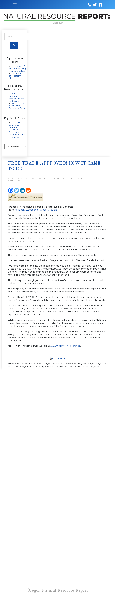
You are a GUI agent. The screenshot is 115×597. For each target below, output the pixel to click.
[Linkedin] (22, 190)
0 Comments (14, 181)
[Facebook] (10, 190)
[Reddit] (28, 190)
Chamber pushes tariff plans (15, 75)
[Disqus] (57, 411)
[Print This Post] (50, 358)
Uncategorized (51, 178)
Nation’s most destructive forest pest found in (17, 107)
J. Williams (30, 178)
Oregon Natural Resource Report (57, 590)
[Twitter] (16, 190)
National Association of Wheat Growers (36, 209)
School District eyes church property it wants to (17, 133)
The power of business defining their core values (17, 68)
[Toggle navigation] (15, 5)
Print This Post (59, 358)
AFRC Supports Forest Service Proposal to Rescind (17, 97)
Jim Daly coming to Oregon (14, 124)
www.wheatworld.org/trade (65, 346)
